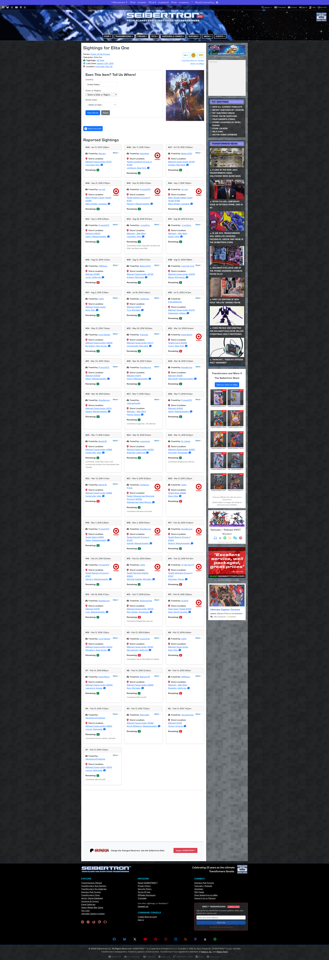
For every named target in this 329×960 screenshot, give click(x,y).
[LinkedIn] (175, 939)
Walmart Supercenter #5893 (140, 685)
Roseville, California (136, 452)
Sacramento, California (137, 650)
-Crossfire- (145, 225)
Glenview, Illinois (176, 579)
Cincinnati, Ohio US (103, 66)
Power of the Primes (100, 54)
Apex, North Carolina (178, 612)
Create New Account (147, 916)
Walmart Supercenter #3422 (98, 647)
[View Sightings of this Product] (201, 55)
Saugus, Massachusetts (96, 411)
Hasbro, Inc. (206, 951)
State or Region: (93, 90)
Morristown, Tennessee (138, 612)
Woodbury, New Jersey (96, 650)
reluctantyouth (133, 403)
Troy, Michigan (134, 310)
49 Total (100, 60)
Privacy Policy (144, 886)
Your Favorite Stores (223, 119)
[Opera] (105, 922)
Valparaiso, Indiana (177, 313)
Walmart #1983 (92, 274)
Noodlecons (145, 367)
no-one (102, 189)
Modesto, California (177, 688)
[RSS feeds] (185, 939)
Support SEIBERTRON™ (185, 850)
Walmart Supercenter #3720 (181, 161)
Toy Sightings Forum (223, 113)
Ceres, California (93, 277)
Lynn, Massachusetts (95, 612)
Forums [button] (141, 36)
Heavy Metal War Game (92, 907)
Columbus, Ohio (134, 236)
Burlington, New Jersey (96, 346)
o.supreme (145, 441)
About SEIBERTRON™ (148, 882)
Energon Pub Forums (91, 892)
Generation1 (186, 334)
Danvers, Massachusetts (138, 203)
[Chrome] (82, 922)
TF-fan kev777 (187, 564)
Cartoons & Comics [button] (172, 36)
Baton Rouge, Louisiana (96, 203)
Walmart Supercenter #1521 (98, 161)
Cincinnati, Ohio (92, 164)
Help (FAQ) (217, 131)
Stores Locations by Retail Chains (226, 124)
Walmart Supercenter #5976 (181, 274)
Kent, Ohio (90, 310)
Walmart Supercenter (95, 307)
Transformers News (224, 143)
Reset (105, 112)
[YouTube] (145, 939)
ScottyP (184, 600)
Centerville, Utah (93, 452)
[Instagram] (165, 939)
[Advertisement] (68, 81)
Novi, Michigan (134, 688)
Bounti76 (103, 441)
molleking (144, 298)
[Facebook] (114, 939)
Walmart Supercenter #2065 (181, 449)
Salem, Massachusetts (96, 236)
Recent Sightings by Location (228, 110)
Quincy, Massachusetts (137, 378)
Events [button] (219, 36)
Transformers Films (90, 895)
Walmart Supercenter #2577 (140, 343)
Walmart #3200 (175, 375)
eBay (237, 56)
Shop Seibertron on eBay (206, 895)
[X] (134, 939)
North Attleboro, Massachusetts (142, 726)
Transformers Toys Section (93, 886)
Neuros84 (144, 714)
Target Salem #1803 (94, 537)
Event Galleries (88, 904)
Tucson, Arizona (175, 726)
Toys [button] (153, 36)
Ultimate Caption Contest (225, 609)
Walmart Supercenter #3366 (98, 449)
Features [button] (193, 36)
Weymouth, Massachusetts (181, 378)
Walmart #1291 (175, 723)
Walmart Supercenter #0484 (99, 685)
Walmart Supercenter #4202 (140, 449)
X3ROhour (103, 266)
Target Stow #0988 (177, 493)
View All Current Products (227, 107)
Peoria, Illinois (133, 414)
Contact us (143, 906)
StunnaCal (144, 153)
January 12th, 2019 (105, 63)
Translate (142, 898)
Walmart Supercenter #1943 (98, 767)
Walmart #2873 (134, 307)
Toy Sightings (220, 101)
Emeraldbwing (175, 302)
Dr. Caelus (185, 441)
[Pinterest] (155, 939)
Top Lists (85, 910)
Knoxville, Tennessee (178, 452)
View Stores (92, 112)
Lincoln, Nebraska (94, 729)
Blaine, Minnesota (176, 277)
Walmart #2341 (134, 375)
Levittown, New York (137, 168)
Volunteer (198, 889)
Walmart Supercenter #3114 (98, 408)
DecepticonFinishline (95, 718)
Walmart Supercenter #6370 (140, 609)
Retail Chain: (91, 99)
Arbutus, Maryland (177, 164)
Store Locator (219, 128)
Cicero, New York (176, 346)
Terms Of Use (144, 892)
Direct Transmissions (220, 906)
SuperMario (104, 676)
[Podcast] (195, 939)
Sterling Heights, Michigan (139, 579)
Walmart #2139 (92, 609)
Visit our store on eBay (226, 384)
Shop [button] (107, 36)
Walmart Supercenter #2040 (98, 343)
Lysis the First (187, 266)
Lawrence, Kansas (94, 688)
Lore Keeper (104, 334)
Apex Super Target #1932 (179, 609)
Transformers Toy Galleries (94, 889)
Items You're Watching (224, 116)
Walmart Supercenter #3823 (98, 726)
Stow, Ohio (173, 496)
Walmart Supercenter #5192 (140, 647)
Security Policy (145, 889)
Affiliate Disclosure (147, 895)
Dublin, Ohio (174, 236)
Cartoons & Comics (90, 901)
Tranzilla (144, 334)
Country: (89, 79)
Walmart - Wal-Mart (136, 233)
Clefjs (101, 298)
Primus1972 (145, 189)
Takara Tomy (222, 951)
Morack (102, 153)
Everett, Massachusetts (138, 543)
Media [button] (207, 36)
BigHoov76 (145, 676)
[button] (266, 7)
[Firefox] (93, 922)
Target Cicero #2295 (177, 343)
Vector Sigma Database (224, 134)
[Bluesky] (124, 939)
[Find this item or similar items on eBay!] (186, 55)
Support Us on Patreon (205, 898)
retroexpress (187, 714)
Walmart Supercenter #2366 (140, 723)
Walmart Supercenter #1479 (181, 310)
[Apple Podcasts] (205, 939)
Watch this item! (95, 129)
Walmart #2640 (92, 233)
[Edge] (99, 922)
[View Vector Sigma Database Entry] (193, 55)
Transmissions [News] (91, 882)
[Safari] (88, 922)
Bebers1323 (186, 153)
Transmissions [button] (123, 36)
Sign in (141, 919)
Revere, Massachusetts (179, 543)
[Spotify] (214, 939)
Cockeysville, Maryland (138, 346)
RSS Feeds (199, 892)
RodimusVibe (146, 600)
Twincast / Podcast (203, 886)
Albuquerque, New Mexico (139, 502)
